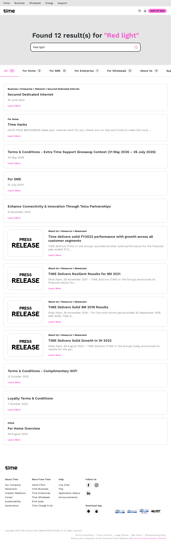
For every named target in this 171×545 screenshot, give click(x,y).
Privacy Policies (104, 535)
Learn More (14, 105)
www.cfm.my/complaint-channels (149, 538)
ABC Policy (136, 535)
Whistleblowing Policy (155, 535)
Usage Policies (121, 535)
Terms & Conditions (84, 535)
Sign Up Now (157, 11)
